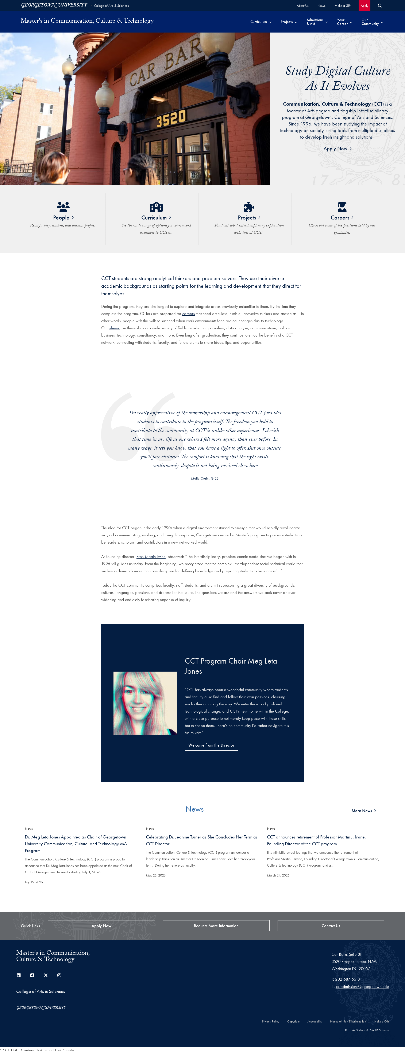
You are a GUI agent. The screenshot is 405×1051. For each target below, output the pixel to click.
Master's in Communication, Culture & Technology (87, 22)
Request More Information (216, 925)
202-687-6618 (347, 979)
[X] (45, 975)
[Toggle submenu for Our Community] (382, 21)
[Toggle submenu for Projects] (296, 21)
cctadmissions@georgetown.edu (362, 986)
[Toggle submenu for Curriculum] (270, 21)
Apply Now (335, 148)
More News (362, 810)
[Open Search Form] (380, 5)
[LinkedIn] (18, 975)
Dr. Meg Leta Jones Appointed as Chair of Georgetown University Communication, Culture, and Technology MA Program (76, 843)
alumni (114, 328)
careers (188, 313)
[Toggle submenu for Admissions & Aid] (326, 21)
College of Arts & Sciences (111, 5)
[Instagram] (59, 975)
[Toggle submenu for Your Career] (351, 21)
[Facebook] (32, 975)
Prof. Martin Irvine (151, 556)
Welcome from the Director (211, 745)
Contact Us (331, 925)
